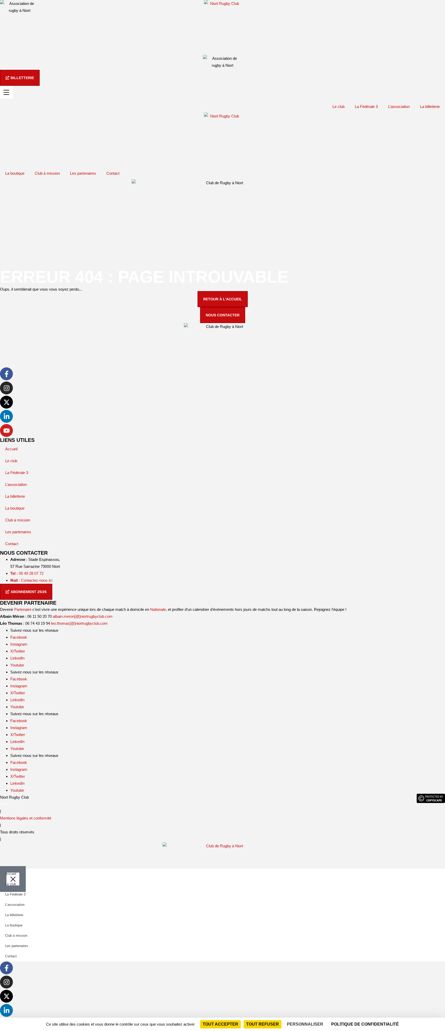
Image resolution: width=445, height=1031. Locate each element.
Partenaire (22, 609)
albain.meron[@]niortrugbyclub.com (83, 616)
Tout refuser (262, 1024)
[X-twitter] (6, 402)
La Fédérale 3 (366, 106)
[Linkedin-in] (6, 416)
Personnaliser (305, 1024)
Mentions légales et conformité (25, 818)
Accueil (11, 449)
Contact (112, 173)
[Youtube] (6, 430)
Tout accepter (220, 1024)
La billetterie (430, 106)
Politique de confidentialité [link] (365, 1024)
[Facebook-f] (6, 373)
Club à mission (47, 173)
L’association (399, 106)
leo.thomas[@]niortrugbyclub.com (79, 623)
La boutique (14, 173)
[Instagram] (6, 388)
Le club (338, 106)
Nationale (158, 609)
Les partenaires (83, 173)
